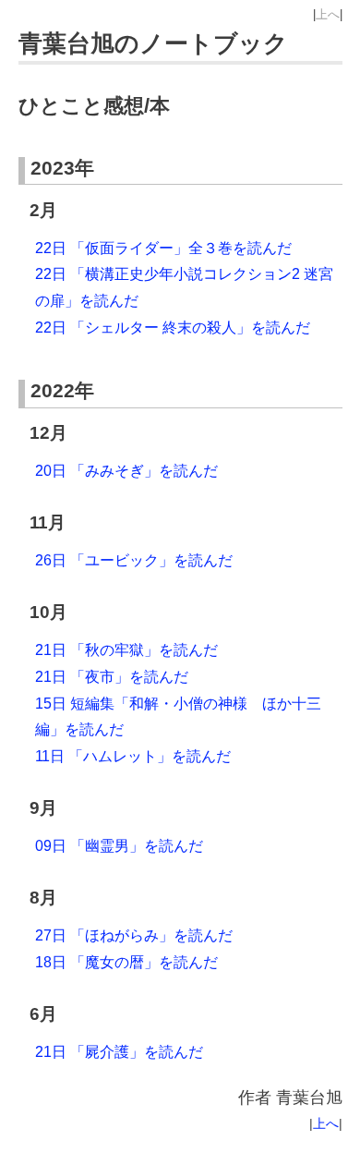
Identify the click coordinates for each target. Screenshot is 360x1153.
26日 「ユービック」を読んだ (134, 560)
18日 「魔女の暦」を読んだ (126, 962)
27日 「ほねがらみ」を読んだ (134, 935)
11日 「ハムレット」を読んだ (133, 756)
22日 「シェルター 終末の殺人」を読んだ (172, 327)
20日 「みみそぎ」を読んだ (126, 471)
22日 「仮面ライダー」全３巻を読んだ (163, 248)
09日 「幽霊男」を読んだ (119, 846)
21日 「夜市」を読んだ (111, 677)
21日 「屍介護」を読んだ (119, 1052)
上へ (328, 14)
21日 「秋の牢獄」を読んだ (126, 650)
